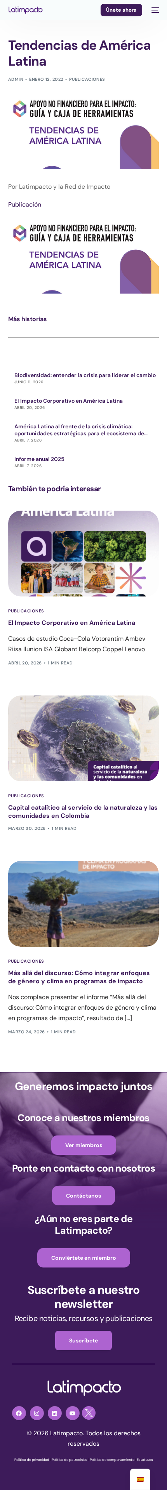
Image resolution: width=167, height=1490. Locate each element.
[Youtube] (73, 1413)
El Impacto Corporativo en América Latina (68, 400)
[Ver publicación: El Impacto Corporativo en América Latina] (83, 553)
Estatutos (145, 1459)
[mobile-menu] (154, 10)
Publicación (24, 204)
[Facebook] (19, 1413)
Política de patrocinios (69, 1459)
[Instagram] (37, 1413)
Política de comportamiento (112, 1459)
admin (15, 79)
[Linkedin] (55, 1413)
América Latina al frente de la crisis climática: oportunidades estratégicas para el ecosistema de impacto (79, 430)
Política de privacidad (31, 1459)
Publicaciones (87, 79)
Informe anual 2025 (39, 459)
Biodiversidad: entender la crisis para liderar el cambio (85, 375)
